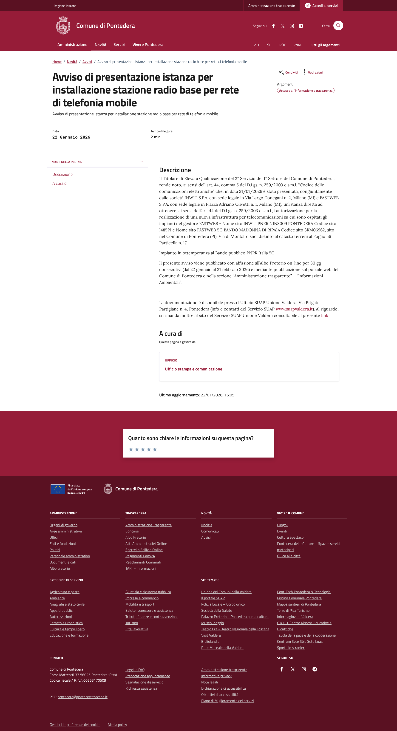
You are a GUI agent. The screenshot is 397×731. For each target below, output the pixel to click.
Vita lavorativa (136, 629)
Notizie (206, 525)
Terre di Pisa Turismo (293, 610)
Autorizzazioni (61, 616)
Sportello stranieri (291, 647)
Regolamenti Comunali (143, 562)
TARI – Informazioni (140, 568)
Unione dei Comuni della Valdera (226, 591)
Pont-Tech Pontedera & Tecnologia (304, 591)
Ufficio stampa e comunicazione (193, 369)
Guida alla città (289, 556)
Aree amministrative (66, 531)
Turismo (131, 623)
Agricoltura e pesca (64, 591)
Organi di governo (63, 525)
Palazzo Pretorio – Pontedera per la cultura (235, 616)
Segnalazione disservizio (144, 682)
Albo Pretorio (135, 537)
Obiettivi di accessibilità (219, 694)
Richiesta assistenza (141, 688)
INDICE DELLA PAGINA (66, 161)
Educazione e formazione (69, 635)
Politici (55, 549)
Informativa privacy (216, 676)
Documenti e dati (63, 562)
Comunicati (210, 531)
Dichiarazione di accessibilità (223, 688)
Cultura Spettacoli (291, 537)
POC (282, 45)
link (324, 315)
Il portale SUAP (213, 598)
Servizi (119, 44)
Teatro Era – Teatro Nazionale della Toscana (235, 629)
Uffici (54, 537)
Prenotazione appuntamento (147, 676)
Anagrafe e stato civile (67, 604)
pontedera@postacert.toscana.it (82, 697)
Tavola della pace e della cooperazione (306, 635)
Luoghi (282, 525)
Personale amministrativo (70, 556)
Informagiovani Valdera (295, 616)
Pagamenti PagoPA (140, 556)
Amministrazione (72, 44)
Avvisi (206, 537)
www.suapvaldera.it (294, 309)
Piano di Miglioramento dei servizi (227, 700)
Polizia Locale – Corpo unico (223, 604)
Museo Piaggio (212, 623)
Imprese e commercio (142, 598)
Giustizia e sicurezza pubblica (148, 591)
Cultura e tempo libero (67, 629)
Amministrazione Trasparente (148, 525)
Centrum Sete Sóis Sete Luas (300, 641)
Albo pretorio (60, 568)
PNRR (298, 45)
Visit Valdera (211, 635)
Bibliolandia (210, 641)
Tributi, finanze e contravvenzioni (151, 616)
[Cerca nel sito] (338, 26)
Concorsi (132, 531)
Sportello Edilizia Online (144, 549)
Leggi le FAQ (135, 669)
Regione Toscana (65, 5)
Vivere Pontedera (148, 44)
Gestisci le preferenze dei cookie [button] (75, 724)
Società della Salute (216, 610)
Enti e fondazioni (63, 543)
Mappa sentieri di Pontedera (299, 604)
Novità (100, 45)
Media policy (117, 724)
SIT (269, 45)
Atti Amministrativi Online (146, 543)
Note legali (209, 682)
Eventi (282, 531)
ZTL (257, 45)
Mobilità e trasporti (140, 604)
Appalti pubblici (62, 610)
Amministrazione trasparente (271, 5)
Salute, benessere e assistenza (149, 610)
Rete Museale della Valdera (222, 647)
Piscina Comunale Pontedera (299, 598)
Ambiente (57, 598)
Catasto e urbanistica (66, 623)
